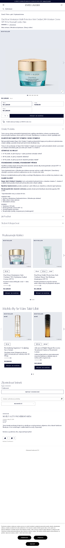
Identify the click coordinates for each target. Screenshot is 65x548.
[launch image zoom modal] (62, 91)
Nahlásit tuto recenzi (8, 441)
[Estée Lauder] (32, 5)
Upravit (32, 544)
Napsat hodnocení (32, 392)
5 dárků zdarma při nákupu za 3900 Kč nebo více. (32, 1)
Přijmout (40, 537)
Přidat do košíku (36, 116)
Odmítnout (24, 537)
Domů (3, 14)
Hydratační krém (19, 14)
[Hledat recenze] (61, 399)
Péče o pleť (9, 14)
